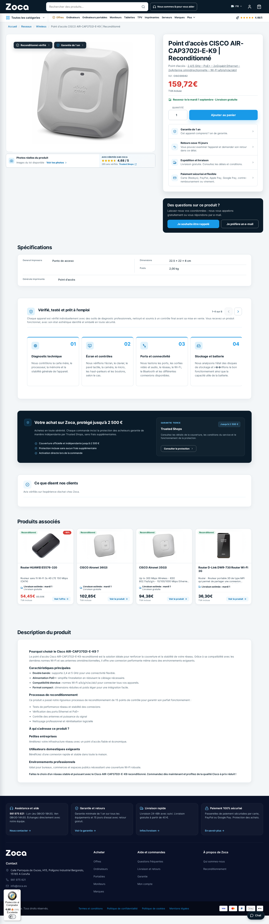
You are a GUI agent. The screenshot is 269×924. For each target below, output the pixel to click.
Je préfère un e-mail (240, 224)
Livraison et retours (148, 868)
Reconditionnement (214, 868)
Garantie (142, 876)
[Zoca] (17, 7)
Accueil (12, 26)
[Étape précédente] (228, 311)
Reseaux (26, 26)
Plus (189, 17)
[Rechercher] (143, 6)
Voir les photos (55, 162)
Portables (99, 876)
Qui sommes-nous (214, 861)
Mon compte (144, 883)
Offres (97, 861)
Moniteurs (116, 17)
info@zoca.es (19, 885)
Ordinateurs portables (94, 17)
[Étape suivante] (238, 311)
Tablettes (129, 17)
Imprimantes (152, 17)
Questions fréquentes (150, 861)
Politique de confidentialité (122, 908)
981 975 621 (17, 813)
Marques (180, 17)
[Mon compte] (250, 7)
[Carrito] (259, 7)
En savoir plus (214, 830)
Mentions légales (179, 908)
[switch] (12, 916)
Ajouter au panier (223, 115)
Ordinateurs (73, 17)
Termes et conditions (91, 908)
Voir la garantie (85, 830)
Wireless (41, 26)
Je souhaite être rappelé (193, 224)
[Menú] (18, 891)
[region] (134, 362)
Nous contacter (20, 830)
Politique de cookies (153, 908)
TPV (139, 17)
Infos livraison (150, 830)
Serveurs (167, 17)
